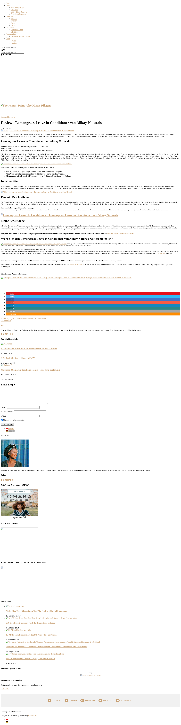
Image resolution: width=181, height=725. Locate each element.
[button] (10, 294)
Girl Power (10, 27)
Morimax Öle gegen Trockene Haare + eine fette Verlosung (30, 370)
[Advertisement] (90, 74)
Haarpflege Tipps (17, 7)
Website (3, 416)
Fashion (14, 19)
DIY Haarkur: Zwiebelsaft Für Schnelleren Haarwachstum (30, 623)
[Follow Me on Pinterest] (90, 675)
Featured (4, 117)
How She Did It (17, 30)
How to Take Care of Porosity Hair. (120, 234)
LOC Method (160, 253)
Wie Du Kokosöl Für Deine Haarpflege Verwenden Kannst (30, 659)
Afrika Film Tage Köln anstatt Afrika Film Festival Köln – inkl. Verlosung (36, 611)
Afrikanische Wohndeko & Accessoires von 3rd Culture (29, 348)
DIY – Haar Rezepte (19, 12)
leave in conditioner (20, 318)
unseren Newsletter (75, 264)
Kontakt (14, 43)
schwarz (44, 318)
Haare (8, 5)
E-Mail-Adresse (7, 412)
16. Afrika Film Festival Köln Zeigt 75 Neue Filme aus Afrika (31, 635)
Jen (2, 325)
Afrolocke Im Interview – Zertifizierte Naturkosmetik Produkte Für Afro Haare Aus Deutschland (46, 647)
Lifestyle (9, 16)
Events (13, 25)
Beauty (13, 23)
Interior (13, 21)
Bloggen (14, 32)
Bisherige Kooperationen (20, 36)
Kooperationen (11, 34)
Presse (13, 41)
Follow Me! (5, 689)
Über (8, 39)
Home (8, 3)
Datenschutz (32, 715)
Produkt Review (34, 318)
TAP (90, 673)
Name (3, 407)
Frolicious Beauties (18, 14)
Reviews (14, 10)
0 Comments (6, 321)
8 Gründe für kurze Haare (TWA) (18, 358)
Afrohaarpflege (7, 318)
